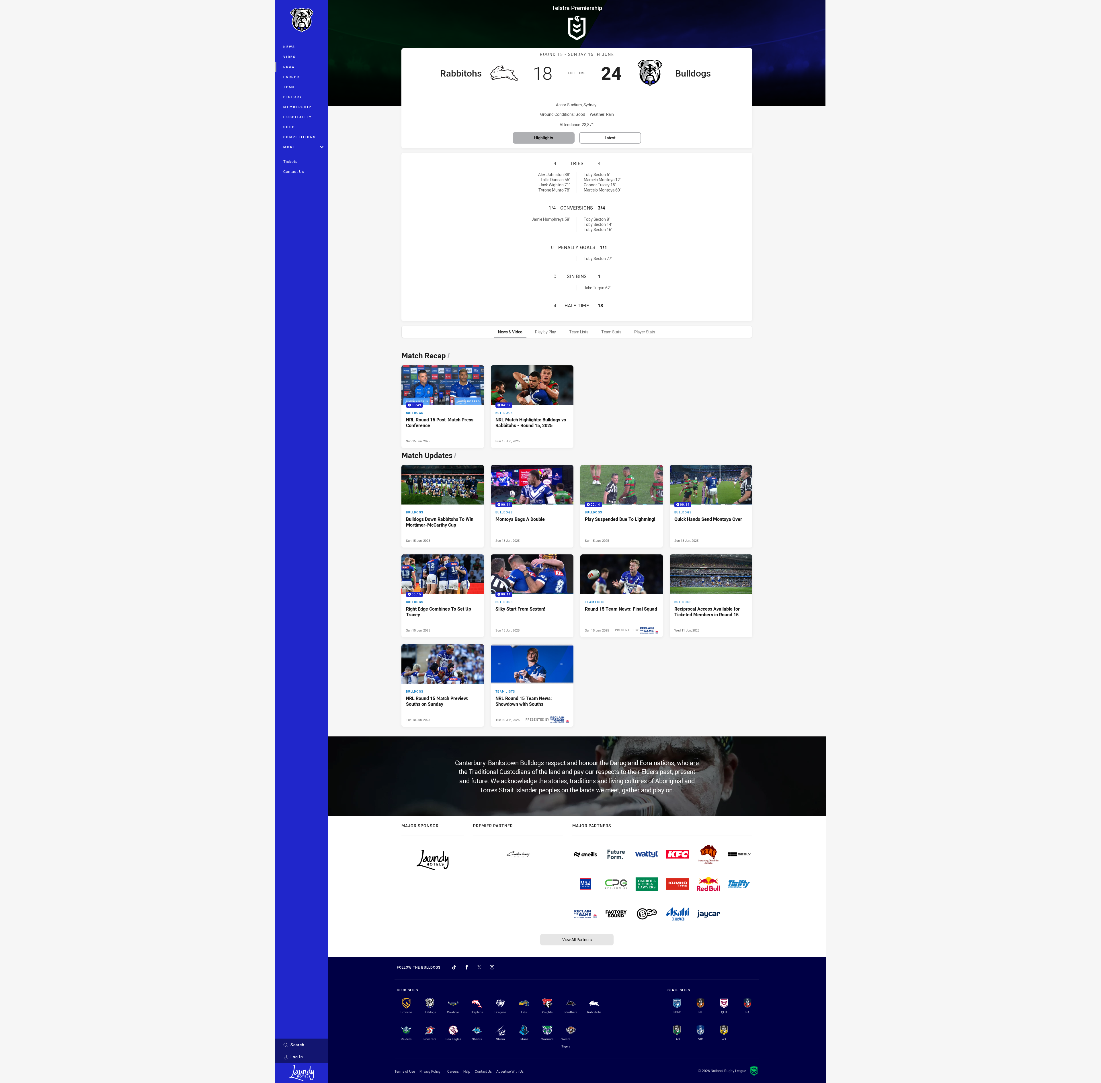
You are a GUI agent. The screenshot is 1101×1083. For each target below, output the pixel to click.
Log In (296, 1056)
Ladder (291, 77)
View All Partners (577, 939)
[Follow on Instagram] (492, 967)
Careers (453, 1071)
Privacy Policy (429, 1071)
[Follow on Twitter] (479, 967)
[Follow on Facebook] (466, 967)
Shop (289, 127)
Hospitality (297, 117)
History (292, 97)
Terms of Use (405, 1071)
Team (289, 87)
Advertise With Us (510, 1071)
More (289, 147)
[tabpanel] (577, 537)
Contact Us (293, 171)
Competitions (299, 137)
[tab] (510, 332)
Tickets (290, 161)
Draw (289, 66)
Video (289, 56)
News (289, 46)
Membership (297, 107)
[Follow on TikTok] (454, 967)
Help (466, 1071)
